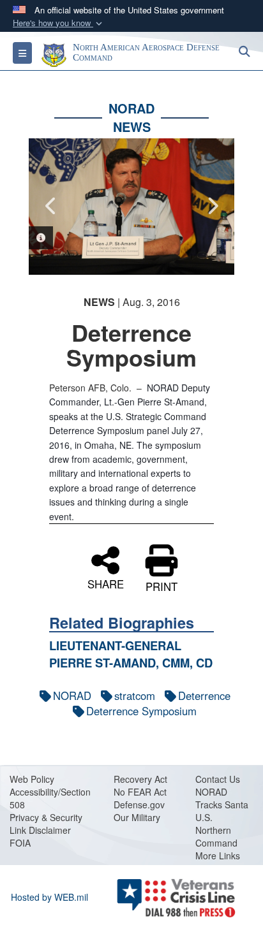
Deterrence (204, 695)
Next (212, 206)
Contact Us (217, 779)
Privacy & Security (46, 817)
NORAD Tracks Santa (221, 798)
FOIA (20, 842)
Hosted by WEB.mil (49, 897)
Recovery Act (140, 779)
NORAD (72, 695)
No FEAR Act (140, 791)
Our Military (137, 817)
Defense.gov (139, 804)
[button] (59, 23)
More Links (217, 855)
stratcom (134, 695)
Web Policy (32, 779)
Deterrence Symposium (141, 710)
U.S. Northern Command (216, 830)
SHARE (105, 582)
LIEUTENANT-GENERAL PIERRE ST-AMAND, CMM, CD (131, 654)
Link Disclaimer (40, 830)
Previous (51, 206)
